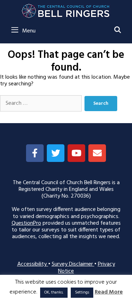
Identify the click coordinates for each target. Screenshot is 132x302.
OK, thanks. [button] (53, 292)
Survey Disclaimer (73, 264)
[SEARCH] (118, 30)
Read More (109, 292)
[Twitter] (55, 153)
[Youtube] (76, 153)
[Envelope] (97, 153)
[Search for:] (41, 103)
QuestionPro (26, 223)
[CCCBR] (66, 9)
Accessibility (32, 264)
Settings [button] (82, 292)
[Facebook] (35, 153)
